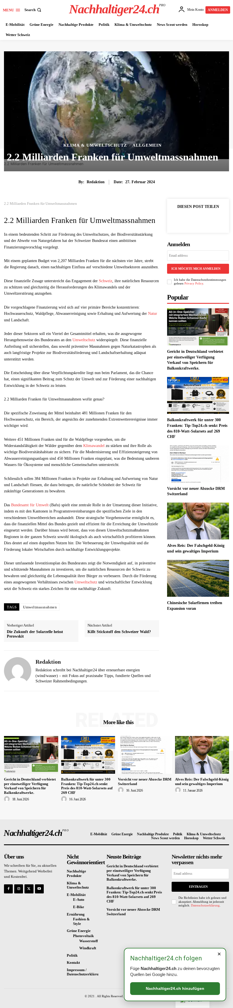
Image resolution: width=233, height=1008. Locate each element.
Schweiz (105, 281)
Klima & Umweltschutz (95, 145)
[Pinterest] (204, 219)
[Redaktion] (17, 670)
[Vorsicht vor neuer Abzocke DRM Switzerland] (198, 463)
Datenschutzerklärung (205, 905)
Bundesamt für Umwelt (30, 505)
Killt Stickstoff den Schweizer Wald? (119, 632)
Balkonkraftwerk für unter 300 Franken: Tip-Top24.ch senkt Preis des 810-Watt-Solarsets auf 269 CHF (87, 786)
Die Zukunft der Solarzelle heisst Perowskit (35, 634)
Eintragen (198, 886)
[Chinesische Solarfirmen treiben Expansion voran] (198, 578)
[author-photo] (7, 799)
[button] (33, 9)
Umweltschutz (83, 340)
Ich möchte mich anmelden (195, 268)
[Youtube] (39, 888)
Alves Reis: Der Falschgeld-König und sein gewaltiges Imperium (202, 781)
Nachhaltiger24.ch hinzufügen (175, 988)
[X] (191, 219)
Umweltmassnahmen (40, 607)
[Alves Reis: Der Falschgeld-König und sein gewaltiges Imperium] (198, 521)
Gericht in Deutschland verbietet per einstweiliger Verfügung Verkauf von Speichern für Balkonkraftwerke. (30, 786)
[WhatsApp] (217, 219)
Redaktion (96, 182)
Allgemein (147, 145)
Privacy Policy (193, 283)
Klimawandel (94, 446)
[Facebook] (178, 219)
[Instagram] (18, 888)
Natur (152, 313)
